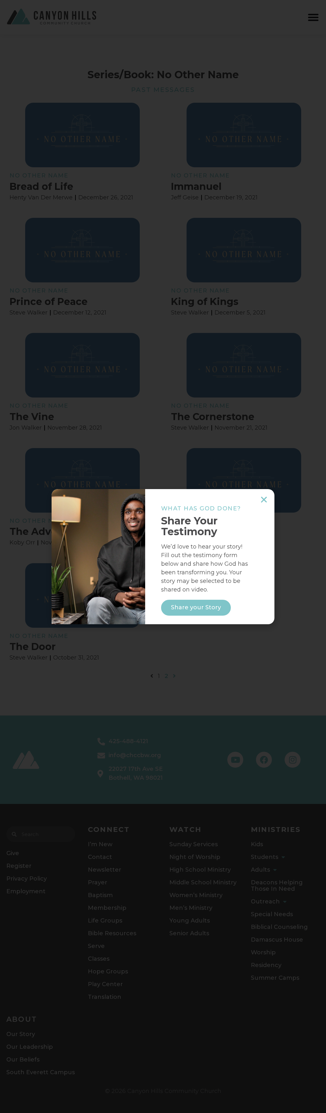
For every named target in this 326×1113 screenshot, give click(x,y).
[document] (163, 556)
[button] (264, 499)
